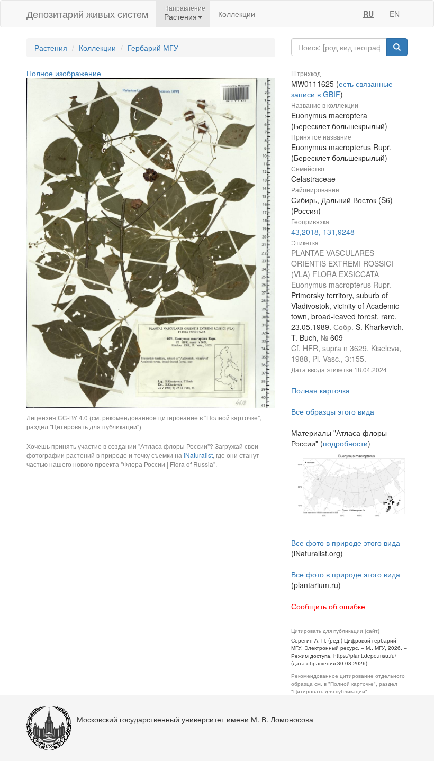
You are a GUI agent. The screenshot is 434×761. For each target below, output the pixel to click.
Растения (50, 47)
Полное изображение (63, 73)
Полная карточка (320, 390)
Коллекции (236, 13)
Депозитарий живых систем (87, 14)
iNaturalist (198, 455)
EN (395, 13)
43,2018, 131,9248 (323, 231)
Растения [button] (180, 16)
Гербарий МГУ (153, 47)
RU (368, 13)
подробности (345, 443)
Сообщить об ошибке (328, 606)
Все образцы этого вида (332, 411)
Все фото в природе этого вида (345, 542)
